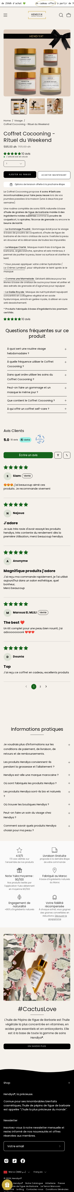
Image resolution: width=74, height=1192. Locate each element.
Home (7, 120)
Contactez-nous (34, 1189)
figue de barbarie (38, 212)
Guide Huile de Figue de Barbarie (21, 1186)
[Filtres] (58, 455)
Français (38, 1172)
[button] (60, 15)
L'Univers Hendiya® (13, 1183)
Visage (18, 120)
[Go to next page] (47, 686)
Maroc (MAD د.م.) (17, 1172)
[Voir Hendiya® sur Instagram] (6, 1161)
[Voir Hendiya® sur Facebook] (23, 1161)
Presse (61, 1183)
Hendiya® (17, 1178)
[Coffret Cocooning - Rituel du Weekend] (19, 106)
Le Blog (20, 1189)
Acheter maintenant (53, 175)
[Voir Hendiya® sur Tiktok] (14, 1161)
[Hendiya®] (37, 15)
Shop (7, 1083)
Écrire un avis (28, 455)
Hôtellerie (50, 1183)
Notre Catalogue (34, 1183)
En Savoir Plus (37, 1046)
